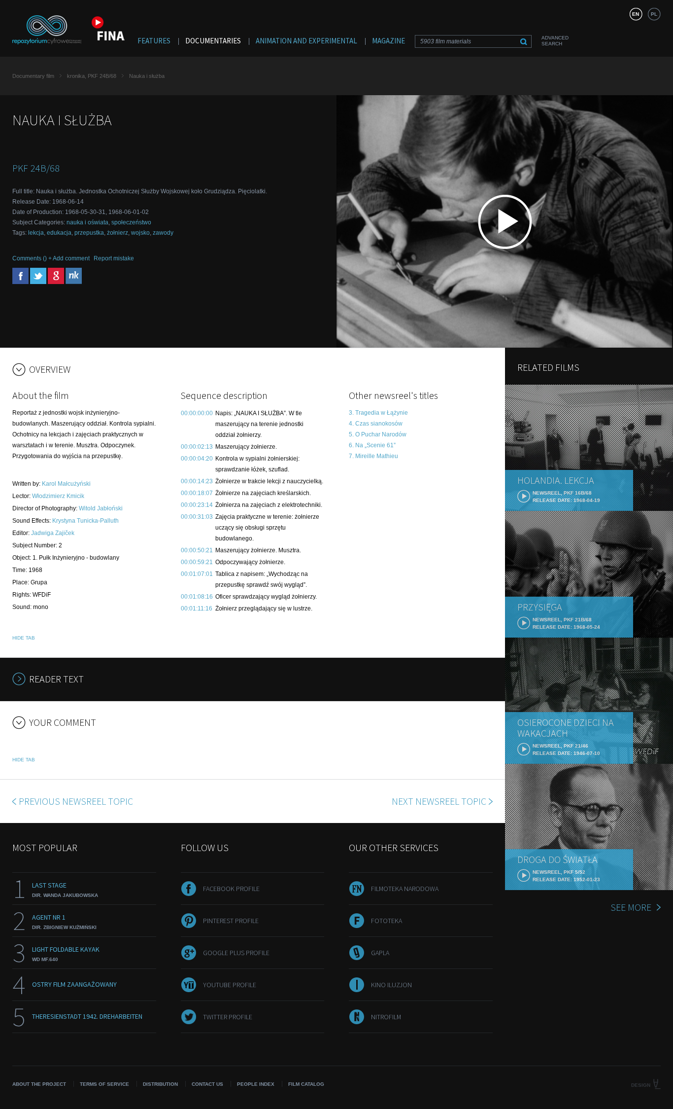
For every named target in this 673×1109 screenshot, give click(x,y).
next (439, 801)
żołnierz (117, 232)
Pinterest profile (231, 920)
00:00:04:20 (197, 458)
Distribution (160, 1084)
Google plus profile (236, 952)
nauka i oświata (87, 222)
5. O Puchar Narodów (377, 434)
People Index (255, 1084)
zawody (163, 232)
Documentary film (33, 76)
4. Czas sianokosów (376, 423)
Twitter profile (227, 1016)
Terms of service (104, 1084)
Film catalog (306, 1084)
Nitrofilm (386, 1016)
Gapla (380, 952)
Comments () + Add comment (51, 258)
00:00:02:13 (197, 446)
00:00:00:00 (197, 413)
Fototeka (386, 920)
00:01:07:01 (197, 574)
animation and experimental (306, 40)
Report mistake (114, 258)
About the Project (39, 1084)
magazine (388, 40)
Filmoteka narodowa (404, 888)
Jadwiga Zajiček (52, 533)
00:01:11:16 (196, 608)
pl (654, 14)
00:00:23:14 (197, 504)
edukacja (59, 232)
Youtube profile (229, 984)
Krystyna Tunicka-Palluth (85, 520)
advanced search (555, 40)
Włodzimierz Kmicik (58, 496)
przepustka (89, 232)
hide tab (23, 638)
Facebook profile (231, 888)
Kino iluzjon (391, 984)
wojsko (140, 232)
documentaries (213, 40)
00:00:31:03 (197, 516)
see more (630, 907)
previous (76, 801)
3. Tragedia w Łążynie (378, 412)
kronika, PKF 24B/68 (91, 76)
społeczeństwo (131, 222)
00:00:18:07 (197, 493)
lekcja (36, 232)
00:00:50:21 (197, 550)
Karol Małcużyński (66, 483)
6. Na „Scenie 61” (372, 445)
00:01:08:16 (197, 596)
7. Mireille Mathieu (373, 456)
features (153, 40)
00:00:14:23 (197, 481)
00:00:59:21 (197, 562)
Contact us (207, 1084)
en (635, 14)
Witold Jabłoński (101, 508)
